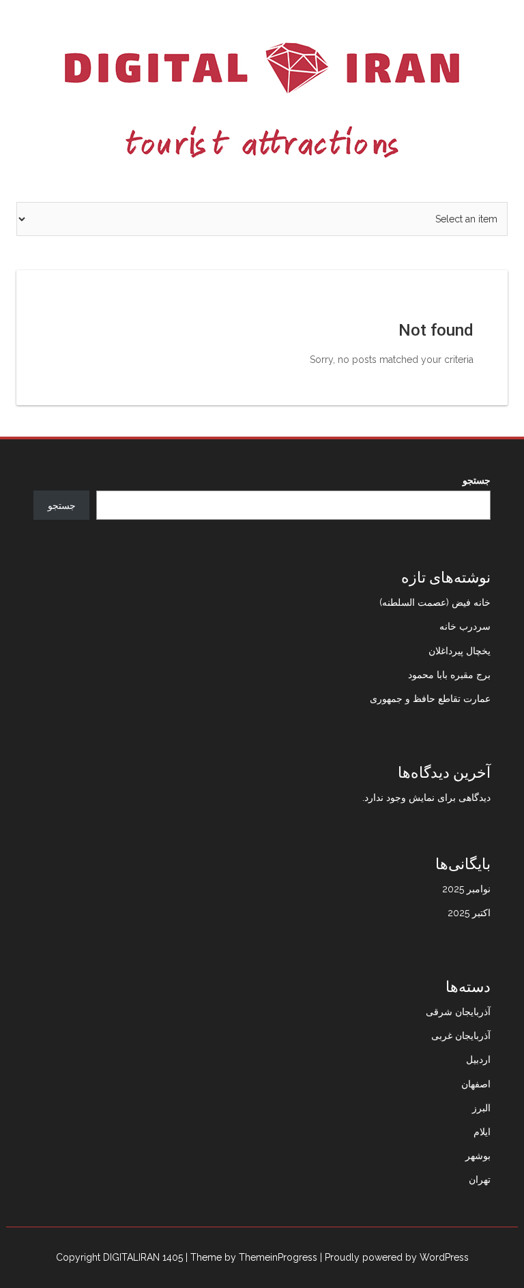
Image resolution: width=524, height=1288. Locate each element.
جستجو (477, 480)
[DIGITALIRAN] (262, 100)
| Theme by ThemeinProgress (251, 1257)
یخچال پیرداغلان (459, 650)
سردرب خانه (465, 626)
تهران (480, 1179)
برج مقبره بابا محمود (449, 674)
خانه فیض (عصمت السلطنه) (435, 602)
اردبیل (478, 1059)
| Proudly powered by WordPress (394, 1257)
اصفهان (476, 1084)
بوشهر (478, 1155)
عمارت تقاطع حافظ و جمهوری (430, 698)
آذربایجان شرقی (458, 1011)
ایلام (482, 1131)
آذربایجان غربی (461, 1035)
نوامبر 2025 (466, 888)
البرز (481, 1107)
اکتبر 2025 (469, 912)
